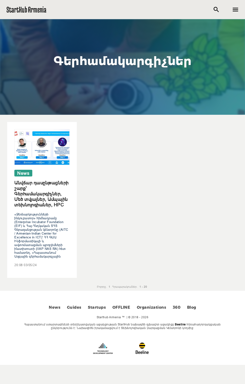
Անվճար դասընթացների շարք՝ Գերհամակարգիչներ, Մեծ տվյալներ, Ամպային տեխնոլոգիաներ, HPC (41, 193)
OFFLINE (121, 307)
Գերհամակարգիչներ (122, 61)
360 (177, 307)
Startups (97, 307)
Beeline (180, 324)
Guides (74, 307)
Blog (191, 307)
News (54, 307)
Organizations (151, 307)
